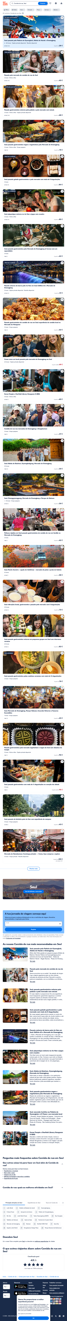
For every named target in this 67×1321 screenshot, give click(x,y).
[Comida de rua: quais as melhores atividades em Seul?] (62, 1187)
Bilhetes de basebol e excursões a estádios (17, 1176)
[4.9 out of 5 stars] (33, 1264)
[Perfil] (61, 3)
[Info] (22, 13)
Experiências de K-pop (11, 1178)
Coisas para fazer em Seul (26, 1276)
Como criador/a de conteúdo (54, 1289)
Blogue (44, 1293)
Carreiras (45, 1290)
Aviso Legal (32, 1288)
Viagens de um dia (9, 1174)
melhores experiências (41, 1241)
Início (4, 1276)
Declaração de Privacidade (13, 938)
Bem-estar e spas (9, 1173)
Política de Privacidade (34, 1291)
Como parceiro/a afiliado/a (56, 1293)
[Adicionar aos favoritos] (62, 17)
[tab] (14, 1202)
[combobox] (24, 3)
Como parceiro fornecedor (56, 1285)
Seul (23, 1241)
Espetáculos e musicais (11, 1171)
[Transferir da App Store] (20, 1293)
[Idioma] (55, 3)
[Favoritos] (50, 3)
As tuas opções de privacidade (33, 1294)
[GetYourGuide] (5, 3)
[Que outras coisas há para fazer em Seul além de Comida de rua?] (62, 1164)
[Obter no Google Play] (20, 1286)
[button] (33, 32)
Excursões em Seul (42, 1276)
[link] (33, 32)
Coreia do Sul (12, 1276)
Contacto (31, 1285)
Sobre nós (44, 1286)
